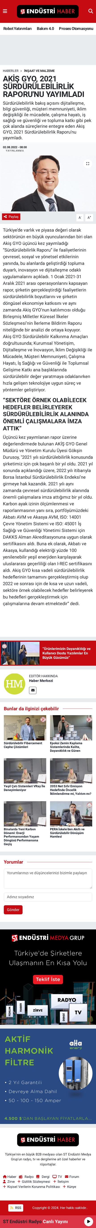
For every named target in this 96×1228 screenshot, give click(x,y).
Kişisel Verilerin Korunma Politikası (33, 1187)
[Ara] (90, 11)
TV (60, 1177)
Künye (71, 1187)
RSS (17, 1208)
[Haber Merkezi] (14, 683)
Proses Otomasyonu (76, 28)
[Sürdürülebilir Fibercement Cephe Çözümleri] (25, 727)
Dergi (46, 1177)
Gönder (13, 909)
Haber (11, 1177)
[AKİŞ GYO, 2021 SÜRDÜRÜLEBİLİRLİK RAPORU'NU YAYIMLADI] (48, 183)
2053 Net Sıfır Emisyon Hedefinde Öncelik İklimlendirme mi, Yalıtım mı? (70, 789)
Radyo (29, 1177)
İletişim (63, 1182)
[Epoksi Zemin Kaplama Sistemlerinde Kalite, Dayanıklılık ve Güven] (71, 727)
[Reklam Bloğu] (48, 976)
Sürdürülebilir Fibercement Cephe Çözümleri (23, 745)
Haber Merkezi (41, 681)
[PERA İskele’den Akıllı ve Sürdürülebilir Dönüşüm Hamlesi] (71, 813)
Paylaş (14, 217)
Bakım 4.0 (45, 28)
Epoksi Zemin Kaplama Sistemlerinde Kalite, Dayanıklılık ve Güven (66, 746)
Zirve (11, 1182)
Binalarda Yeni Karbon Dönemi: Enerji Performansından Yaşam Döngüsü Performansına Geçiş (21, 836)
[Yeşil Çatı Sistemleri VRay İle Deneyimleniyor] (25, 770)
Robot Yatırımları (17, 28)
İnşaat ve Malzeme (39, 71)
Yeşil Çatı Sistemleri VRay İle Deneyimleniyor (24, 788)
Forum (74, 1177)
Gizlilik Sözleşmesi (36, 1182)
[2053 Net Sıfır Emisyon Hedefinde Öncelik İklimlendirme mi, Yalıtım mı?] (71, 770)
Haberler (11, 71)
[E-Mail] (32, 690)
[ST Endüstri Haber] (47, 11)
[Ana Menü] (5, 11)
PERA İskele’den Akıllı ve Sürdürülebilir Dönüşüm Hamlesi (67, 832)
